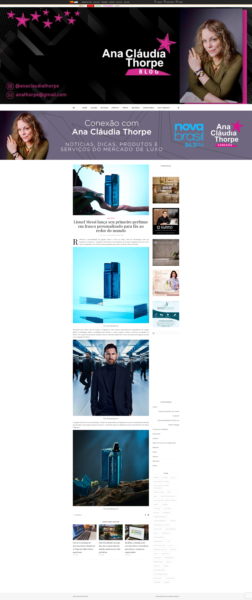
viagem (166, 582)
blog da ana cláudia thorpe (165, 500)
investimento (159, 537)
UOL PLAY (119, 2)
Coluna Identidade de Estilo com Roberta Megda (168, 422)
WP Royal (85, 596)
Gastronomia (170, 529)
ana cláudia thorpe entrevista (161, 487)
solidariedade (159, 570)
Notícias (104, 108)
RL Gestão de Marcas (172, 596)
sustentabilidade (161, 574)
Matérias (136, 108)
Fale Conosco (164, 108)
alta (173, 477)
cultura (167, 508)
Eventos (115, 108)
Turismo (157, 582)
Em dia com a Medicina (160, 429)
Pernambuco (169, 557)
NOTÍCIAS (90, 6)
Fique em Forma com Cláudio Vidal (164, 443)
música (173, 549)
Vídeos (125, 108)
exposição (158, 529)
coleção (157, 508)
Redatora (79, 515)
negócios (165, 553)
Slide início (156, 461)
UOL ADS (126, 2)
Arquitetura (159, 492)
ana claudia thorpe (161, 481)
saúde (166, 566)
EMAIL (181, 2)
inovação (165, 533)
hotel (156, 533)
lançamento (158, 541)
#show (165, 477)
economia (166, 512)
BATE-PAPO (170, 2)
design (156, 512)
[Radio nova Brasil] (126, 159)
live (168, 541)
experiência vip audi (161, 525)
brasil (156, 504)
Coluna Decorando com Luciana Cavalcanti (168, 413)
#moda (156, 477)
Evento (173, 521)
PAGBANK (104, 2)
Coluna (94, 108)
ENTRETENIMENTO (108, 6)
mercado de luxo (160, 549)
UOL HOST (96, 2)
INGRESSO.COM (87, 2)
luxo (170, 545)
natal (156, 553)
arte (169, 492)
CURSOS (112, 2)
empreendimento (160, 517)
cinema (165, 504)
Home (84, 108)
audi (155, 496)
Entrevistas (156, 434)
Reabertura (158, 562)
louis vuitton (159, 545)
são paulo (158, 578)
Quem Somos (148, 108)
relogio (157, 566)
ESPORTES (98, 6)
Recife (168, 562)
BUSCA (160, 2)
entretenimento (160, 521)
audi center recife (168, 496)
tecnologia (170, 578)
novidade (157, 557)
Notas (155, 452)
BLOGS (117, 6)
